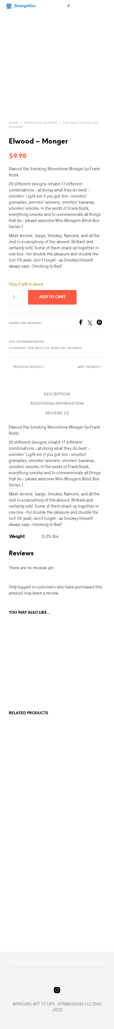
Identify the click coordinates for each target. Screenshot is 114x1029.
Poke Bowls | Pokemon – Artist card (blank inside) (75, 791)
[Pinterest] (100, 323)
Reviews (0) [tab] (57, 413)
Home (13, 123)
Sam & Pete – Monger (27, 671)
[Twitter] (92, 323)
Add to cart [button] (23, 686)
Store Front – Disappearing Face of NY (27, 791)
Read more (21, 810)
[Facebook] (83, 323)
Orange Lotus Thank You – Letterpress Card (26, 901)
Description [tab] (57, 394)
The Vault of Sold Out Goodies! (55, 348)
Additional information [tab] (57, 404)
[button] (65, 6)
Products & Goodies (40, 123)
